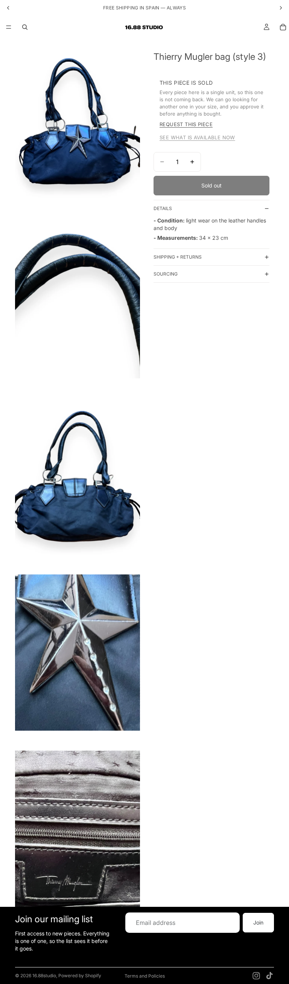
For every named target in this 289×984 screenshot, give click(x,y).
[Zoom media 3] (77, 476)
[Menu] (8, 27)
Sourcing (166, 274)
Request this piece (186, 124)
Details (163, 208)
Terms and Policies (145, 976)
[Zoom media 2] (77, 300)
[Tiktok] (269, 975)
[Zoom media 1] (77, 124)
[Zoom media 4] (77, 652)
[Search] (25, 27)
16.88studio (44, 975)
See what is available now (197, 137)
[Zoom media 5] (77, 829)
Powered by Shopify (79, 975)
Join (258, 922)
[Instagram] (256, 975)
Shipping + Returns (178, 257)
